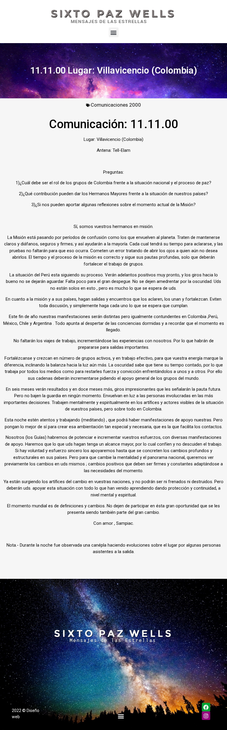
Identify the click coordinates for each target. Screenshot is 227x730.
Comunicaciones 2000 (116, 105)
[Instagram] (206, 715)
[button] (114, 32)
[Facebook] (206, 707)
